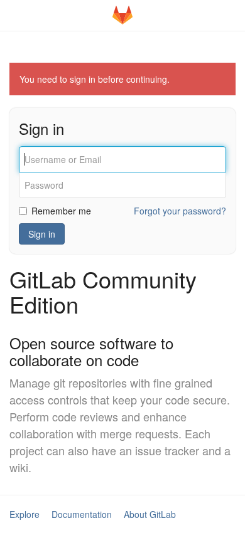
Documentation (82, 514)
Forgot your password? (180, 210)
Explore (24, 514)
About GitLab (150, 514)
